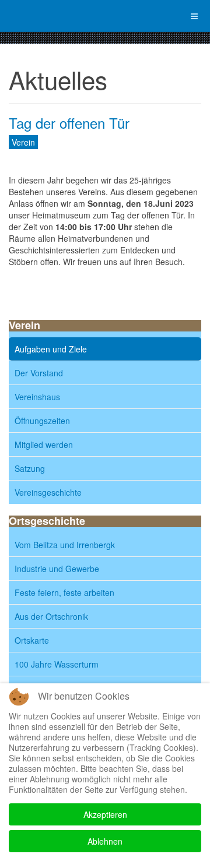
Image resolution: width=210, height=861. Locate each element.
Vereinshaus (37, 397)
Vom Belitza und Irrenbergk (65, 545)
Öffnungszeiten (42, 420)
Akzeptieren (105, 814)
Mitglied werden (44, 444)
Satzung (30, 468)
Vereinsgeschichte (48, 492)
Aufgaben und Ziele (51, 349)
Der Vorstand (39, 373)
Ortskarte (32, 640)
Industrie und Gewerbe (57, 568)
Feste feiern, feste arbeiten (64, 592)
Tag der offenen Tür (69, 122)
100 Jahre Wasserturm (57, 664)
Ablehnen (105, 841)
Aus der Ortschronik (51, 616)
